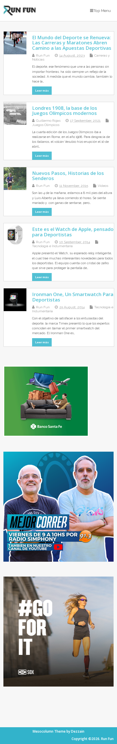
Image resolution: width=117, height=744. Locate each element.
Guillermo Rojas (48, 121)
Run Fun (43, 55)
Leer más (42, 90)
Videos (103, 186)
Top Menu (102, 10)
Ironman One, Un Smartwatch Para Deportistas (72, 297)
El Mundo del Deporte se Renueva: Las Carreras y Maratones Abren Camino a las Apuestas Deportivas (71, 42)
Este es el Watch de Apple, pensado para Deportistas (73, 231)
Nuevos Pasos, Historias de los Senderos (68, 175)
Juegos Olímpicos (45, 125)
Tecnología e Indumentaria (52, 246)
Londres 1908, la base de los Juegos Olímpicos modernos (64, 110)
